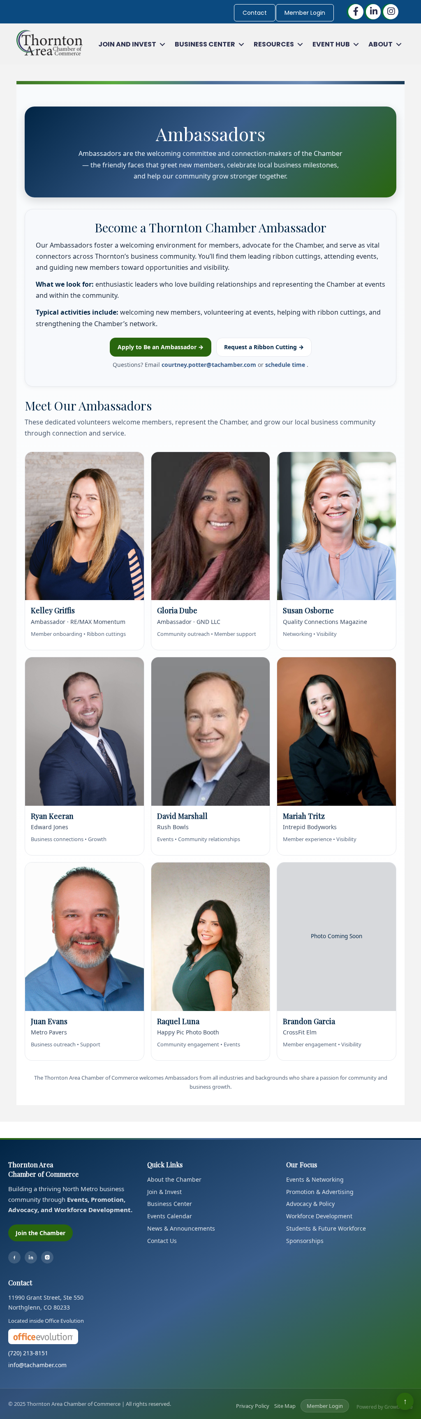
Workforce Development (319, 1216)
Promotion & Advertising (320, 1192)
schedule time (286, 365)
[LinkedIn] (31, 1257)
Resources (274, 44)
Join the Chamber (40, 1233)
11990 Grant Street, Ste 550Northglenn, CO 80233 (45, 1302)
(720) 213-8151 (28, 1353)
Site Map (285, 1406)
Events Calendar (169, 1216)
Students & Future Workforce (326, 1228)
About (380, 44)
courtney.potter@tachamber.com (210, 365)
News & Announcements (181, 1228)
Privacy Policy (252, 1406)
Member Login (305, 13)
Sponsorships (305, 1241)
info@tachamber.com (37, 1365)
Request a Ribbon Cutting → (264, 347)
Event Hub (331, 44)
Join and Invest (127, 44)
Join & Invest (164, 1192)
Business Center (205, 44)
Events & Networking (315, 1179)
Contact (255, 13)
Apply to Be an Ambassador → (161, 347)
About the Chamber (174, 1179)
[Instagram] (47, 1257)
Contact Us (162, 1241)
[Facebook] (14, 1257)
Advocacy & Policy (310, 1204)
